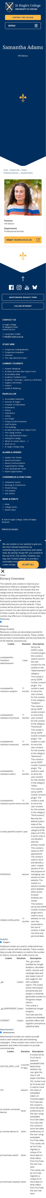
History (8, 410)
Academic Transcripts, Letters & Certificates (23, 380)
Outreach (9, 355)
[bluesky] (34, 289)
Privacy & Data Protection (16, 421)
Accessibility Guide (12, 374)
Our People (9, 419)
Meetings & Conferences (15, 485)
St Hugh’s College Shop (14, 447)
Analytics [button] (4, 939)
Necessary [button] (5, 619)
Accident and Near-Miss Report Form (20, 371)
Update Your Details (13, 457)
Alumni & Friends (11, 452)
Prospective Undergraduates (17, 349)
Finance (8, 385)
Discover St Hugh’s (12, 402)
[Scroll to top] (23, 279)
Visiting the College (13, 438)
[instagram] (19, 289)
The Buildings (10, 427)
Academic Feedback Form (15, 377)
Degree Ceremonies (13, 383)
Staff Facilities (11, 424)
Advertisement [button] (6, 1029)
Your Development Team (15, 469)
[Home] (9, 11)
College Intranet (23, 306)
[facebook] (11, 289)
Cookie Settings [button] (9, 564)
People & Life (14, 170)
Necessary (4, 626)
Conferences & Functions (16, 477)
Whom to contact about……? (16, 441)
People (24, 170)
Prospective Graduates (14, 352)
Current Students (12, 363)
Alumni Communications (15, 463)
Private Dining (11, 488)
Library (8, 416)
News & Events (10, 499)
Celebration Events (12, 482)
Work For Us (10, 444)
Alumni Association (13, 460)
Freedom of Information (15, 404)
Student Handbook (12, 368)
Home (6, 170)
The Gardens (10, 490)
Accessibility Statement (14, 399)
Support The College (22, 17)
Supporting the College (14, 466)
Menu (11, 25)
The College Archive (13, 433)
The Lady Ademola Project (16, 358)
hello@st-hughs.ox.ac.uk (13, 336)
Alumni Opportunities (13, 471)
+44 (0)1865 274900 (12, 334)
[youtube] (26, 289)
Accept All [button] (28, 564)
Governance (10, 407)
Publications (10, 413)
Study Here (8, 344)
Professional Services (11, 173)
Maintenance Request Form (23, 297)
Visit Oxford (10, 493)
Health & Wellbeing (13, 388)
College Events (11, 507)
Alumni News (10, 510)
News (7, 504)
